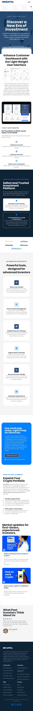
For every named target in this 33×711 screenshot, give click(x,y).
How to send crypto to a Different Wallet (16, 587)
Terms (18, 684)
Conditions (20, 690)
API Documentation (8, 695)
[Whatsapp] (15, 704)
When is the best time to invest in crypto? (16, 555)
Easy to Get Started (16, 287)
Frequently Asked (7, 675)
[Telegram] (12, 704)
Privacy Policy (20, 687)
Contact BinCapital (8, 670)
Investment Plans (7, 673)
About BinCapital (7, 668)
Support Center (7, 687)
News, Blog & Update (8, 678)
